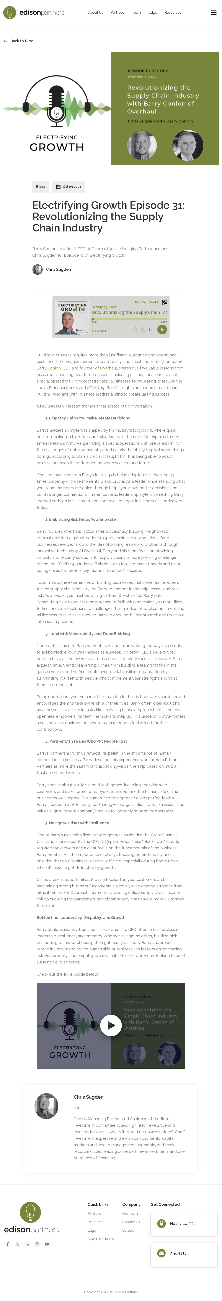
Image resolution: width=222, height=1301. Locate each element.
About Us (95, 12)
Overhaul (108, 368)
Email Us (178, 1253)
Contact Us (131, 1222)
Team (136, 12)
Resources (173, 12)
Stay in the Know (101, 1239)
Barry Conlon (49, 368)
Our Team (130, 1213)
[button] (214, 13)
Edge (153, 12)
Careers (128, 1230)
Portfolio (117, 12)
